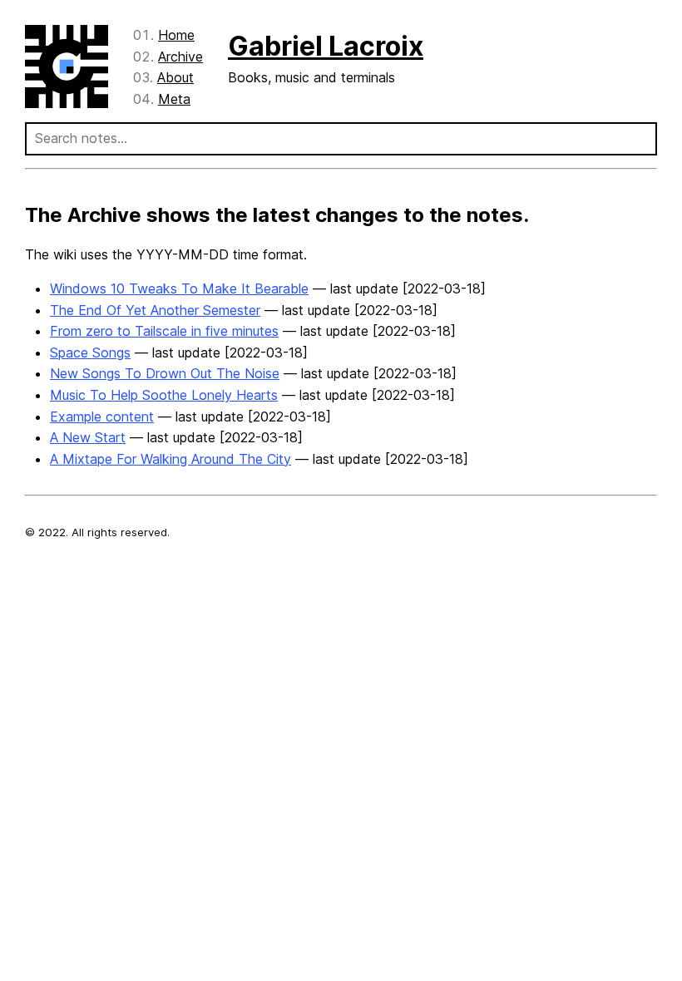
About (175, 77)
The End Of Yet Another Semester (155, 310)
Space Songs (90, 352)
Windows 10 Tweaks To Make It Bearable (179, 288)
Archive (180, 56)
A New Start (88, 437)
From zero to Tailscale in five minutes (164, 331)
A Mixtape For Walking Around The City (170, 459)
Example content (102, 416)
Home (176, 35)
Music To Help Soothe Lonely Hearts (164, 395)
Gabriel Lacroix (325, 46)
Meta (174, 99)
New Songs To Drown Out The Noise (164, 373)
